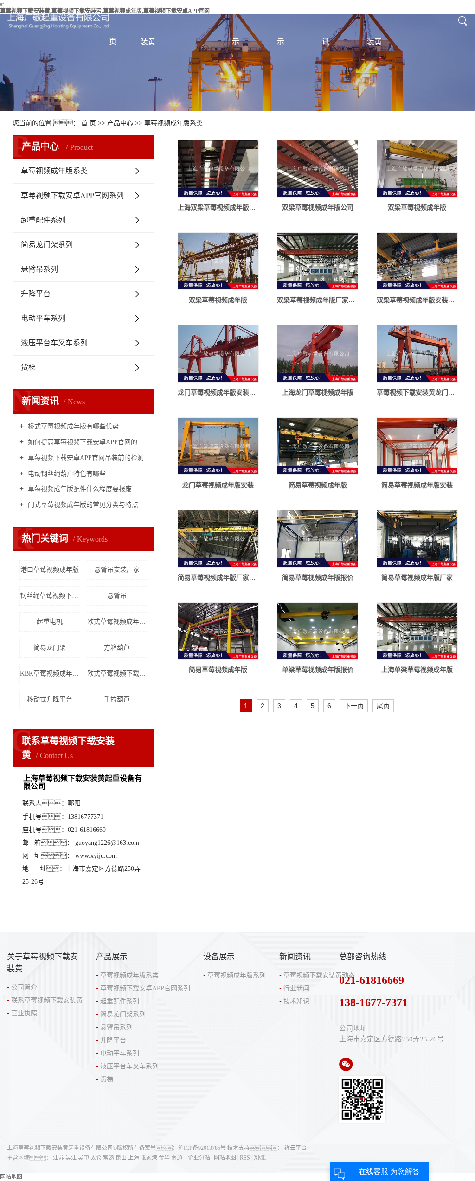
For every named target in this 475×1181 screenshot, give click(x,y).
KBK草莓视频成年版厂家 (50, 673)
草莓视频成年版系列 (236, 975)
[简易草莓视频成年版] (317, 446)
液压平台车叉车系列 (54, 343)
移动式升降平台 (49, 699)
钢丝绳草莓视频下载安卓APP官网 (50, 595)
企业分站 (199, 1158)
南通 (176, 1158)
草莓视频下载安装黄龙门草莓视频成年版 (417, 392)
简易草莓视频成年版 (318, 485)
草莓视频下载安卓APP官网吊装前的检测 (85, 457)
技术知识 (296, 1001)
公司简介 (24, 987)
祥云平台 (295, 1148)
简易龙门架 (49, 647)
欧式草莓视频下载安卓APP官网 (117, 673)
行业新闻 (296, 988)
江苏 (58, 1158)
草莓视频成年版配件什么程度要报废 (79, 488)
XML (260, 1158)
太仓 (96, 1158)
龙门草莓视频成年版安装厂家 (218, 392)
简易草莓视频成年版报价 (317, 577)
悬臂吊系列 (39, 269)
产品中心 (120, 123)
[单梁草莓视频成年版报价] (317, 631)
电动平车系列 (43, 318)
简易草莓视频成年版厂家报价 (218, 577)
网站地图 (225, 1158)
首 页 (88, 123)
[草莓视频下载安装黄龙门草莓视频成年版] (417, 354)
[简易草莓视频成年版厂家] (417, 539)
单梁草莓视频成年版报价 (317, 669)
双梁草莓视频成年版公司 (317, 207)
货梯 (28, 367)
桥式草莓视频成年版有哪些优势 (72, 426)
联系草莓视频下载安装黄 (47, 1000)
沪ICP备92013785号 (202, 1148)
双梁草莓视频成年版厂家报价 (317, 300)
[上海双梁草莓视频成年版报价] (218, 169)
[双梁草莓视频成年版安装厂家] (417, 261)
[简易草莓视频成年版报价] (317, 539)
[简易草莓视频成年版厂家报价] (218, 539)
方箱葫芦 (117, 647)
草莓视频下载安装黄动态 (319, 975)
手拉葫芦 (117, 699)
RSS (245, 1158)
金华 (164, 1158)
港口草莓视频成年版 (49, 569)
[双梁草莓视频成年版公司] (317, 169)
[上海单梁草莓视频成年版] (417, 631)
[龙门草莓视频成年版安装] (218, 446)
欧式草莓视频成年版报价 (117, 621)
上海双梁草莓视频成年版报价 (218, 207)
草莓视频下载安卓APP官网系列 (72, 195)
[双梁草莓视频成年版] (417, 169)
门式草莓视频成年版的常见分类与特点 (82, 504)
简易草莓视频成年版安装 (417, 485)
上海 (133, 1158)
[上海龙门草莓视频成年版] (317, 354)
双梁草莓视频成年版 (417, 207)
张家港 (149, 1158)
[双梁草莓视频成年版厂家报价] (317, 261)
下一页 (354, 705)
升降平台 (36, 294)
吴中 (83, 1158)
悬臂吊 (117, 595)
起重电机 (50, 621)
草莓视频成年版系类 (173, 123)
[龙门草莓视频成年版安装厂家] (218, 354)
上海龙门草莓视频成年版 (317, 392)
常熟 (108, 1158)
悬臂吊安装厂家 (117, 569)
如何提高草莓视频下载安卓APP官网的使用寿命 (86, 442)
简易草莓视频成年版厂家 (417, 577)
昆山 (121, 1158)
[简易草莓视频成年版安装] (417, 446)
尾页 (383, 705)
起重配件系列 (43, 220)
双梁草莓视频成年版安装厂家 (417, 300)
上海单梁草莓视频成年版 (417, 669)
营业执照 (24, 1013)
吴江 (71, 1158)
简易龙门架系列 (47, 245)
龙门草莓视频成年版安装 (218, 485)
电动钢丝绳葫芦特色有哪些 (66, 473)
